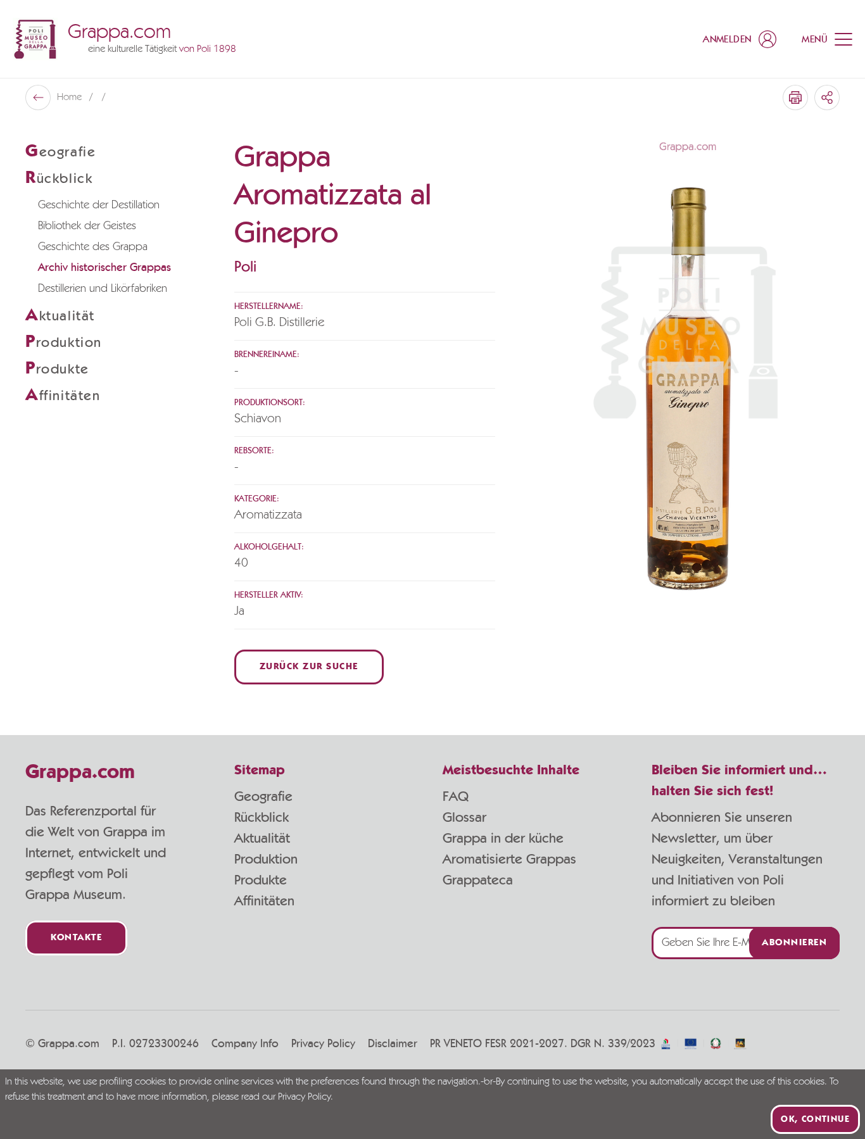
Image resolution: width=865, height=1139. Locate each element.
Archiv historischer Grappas (104, 268)
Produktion (266, 859)
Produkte (260, 880)
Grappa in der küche (503, 838)
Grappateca (478, 880)
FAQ (456, 796)
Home (70, 97)
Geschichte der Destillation (99, 205)
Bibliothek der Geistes (87, 226)
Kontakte (76, 938)
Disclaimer (392, 1044)
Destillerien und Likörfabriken (102, 288)
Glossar (464, 817)
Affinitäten (264, 901)
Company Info (245, 1044)
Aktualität (262, 838)
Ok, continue (815, 1119)
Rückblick (261, 817)
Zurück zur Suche (309, 667)
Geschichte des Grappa (93, 247)
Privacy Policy (323, 1044)
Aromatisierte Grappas (509, 859)
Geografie (263, 796)
